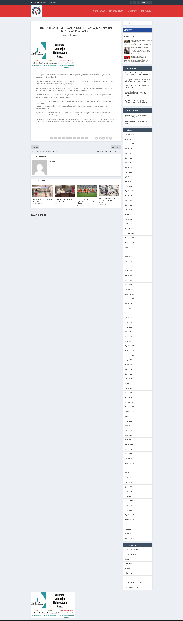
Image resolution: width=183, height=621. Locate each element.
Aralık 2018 (128, 496)
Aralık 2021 (128, 327)
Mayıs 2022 (128, 303)
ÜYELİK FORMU (133, 11)
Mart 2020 (128, 426)
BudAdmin (53, 161)
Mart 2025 (128, 172)
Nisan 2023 (128, 252)
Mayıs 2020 (128, 416)
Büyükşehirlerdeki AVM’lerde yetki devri (42, 200)
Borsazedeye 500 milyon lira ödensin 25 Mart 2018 (137, 116)
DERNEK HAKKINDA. (116, 11)
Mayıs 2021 (128, 360)
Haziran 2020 (129, 412)
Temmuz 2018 (129, 519)
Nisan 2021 (128, 364)
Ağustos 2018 (129, 515)
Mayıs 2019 (128, 473)
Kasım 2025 (129, 163)
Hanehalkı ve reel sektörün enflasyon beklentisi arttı (137, 86)
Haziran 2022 (129, 299)
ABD (37, 75)
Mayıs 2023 (128, 247)
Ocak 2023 (128, 266)
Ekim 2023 (128, 224)
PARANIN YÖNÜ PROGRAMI (133, 582)
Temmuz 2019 (129, 463)
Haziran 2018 (129, 524)
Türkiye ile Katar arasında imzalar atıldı (64, 200)
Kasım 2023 (129, 219)
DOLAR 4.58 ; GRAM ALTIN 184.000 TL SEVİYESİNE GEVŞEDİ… (108, 200)
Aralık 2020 (128, 383)
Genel (127, 559)
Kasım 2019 (129, 444)
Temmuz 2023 (129, 238)
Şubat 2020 (128, 430)
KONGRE (128, 568)
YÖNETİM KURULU (98, 11)
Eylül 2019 (128, 454)
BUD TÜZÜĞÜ (146, 11)
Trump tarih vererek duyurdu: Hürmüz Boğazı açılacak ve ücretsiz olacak (137, 102)
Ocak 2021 (128, 379)
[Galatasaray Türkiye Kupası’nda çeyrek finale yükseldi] (87, 191)
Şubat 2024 (128, 205)
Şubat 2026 (128, 158)
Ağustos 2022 (129, 289)
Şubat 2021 (128, 374)
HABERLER (74, 35)
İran (71, 75)
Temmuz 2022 (129, 294)
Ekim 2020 (128, 393)
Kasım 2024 (129, 181)
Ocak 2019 (128, 491)
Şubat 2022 (128, 318)
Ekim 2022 (128, 280)
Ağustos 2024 (129, 191)
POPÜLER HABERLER (131, 587)
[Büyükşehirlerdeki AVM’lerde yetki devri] (42, 191)
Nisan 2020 (128, 421)
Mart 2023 (128, 257)
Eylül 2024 (128, 186)
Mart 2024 (128, 200)
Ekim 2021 (128, 336)
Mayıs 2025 (128, 167)
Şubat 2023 (128, 261)
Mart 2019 (128, 482)
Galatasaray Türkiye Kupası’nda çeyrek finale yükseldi (85, 201)
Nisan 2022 (128, 308)
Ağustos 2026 (129, 134)
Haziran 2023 (129, 242)
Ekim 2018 (128, 505)
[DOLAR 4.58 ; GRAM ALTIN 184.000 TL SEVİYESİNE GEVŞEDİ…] (109, 190)
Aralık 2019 (128, 440)
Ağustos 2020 (129, 402)
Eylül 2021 (128, 341)
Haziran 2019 (129, 468)
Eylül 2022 (128, 285)
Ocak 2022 (128, 322)
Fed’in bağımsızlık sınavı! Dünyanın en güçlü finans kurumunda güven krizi (137, 80)
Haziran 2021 (129, 355)
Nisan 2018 (128, 534)
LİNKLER (127, 578)
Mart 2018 (128, 538)
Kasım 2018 (129, 501)
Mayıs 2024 (128, 195)
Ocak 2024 (128, 210)
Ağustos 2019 (129, 458)
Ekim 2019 (128, 449)
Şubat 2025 (128, 177)
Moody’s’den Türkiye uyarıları (48, 2)
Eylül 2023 (128, 228)
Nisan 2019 (128, 477)
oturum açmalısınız (50, 218)
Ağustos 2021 (129, 346)
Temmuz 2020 (129, 407)
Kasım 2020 (129, 388)
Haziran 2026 (129, 144)
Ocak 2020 (128, 435)
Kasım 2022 (129, 275)
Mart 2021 (128, 369)
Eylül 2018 (128, 510)
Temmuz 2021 (129, 350)
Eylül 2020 (128, 397)
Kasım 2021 (129, 332)
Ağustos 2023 (129, 233)
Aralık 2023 (128, 214)
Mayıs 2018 (128, 529)
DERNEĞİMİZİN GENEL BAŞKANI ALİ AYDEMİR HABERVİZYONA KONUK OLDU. (136, 94)
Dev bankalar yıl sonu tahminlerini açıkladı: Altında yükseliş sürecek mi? (137, 73)
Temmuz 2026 (129, 139)
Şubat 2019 (128, 487)
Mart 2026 (128, 153)
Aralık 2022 (128, 271)
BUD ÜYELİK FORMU (131, 550)
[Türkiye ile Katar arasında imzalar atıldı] (65, 191)
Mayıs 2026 (128, 148)
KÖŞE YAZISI (129, 573)
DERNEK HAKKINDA (131, 554)
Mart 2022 (128, 313)
